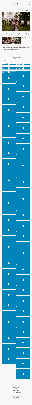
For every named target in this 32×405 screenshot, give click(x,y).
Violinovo (8, 62)
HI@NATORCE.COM (16, 383)
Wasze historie (29, 2)
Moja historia (29, 4)
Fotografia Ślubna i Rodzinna (5, 3)
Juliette (7, 63)
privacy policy (17, 397)
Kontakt (5, 4)
